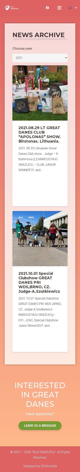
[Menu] (59, 8)
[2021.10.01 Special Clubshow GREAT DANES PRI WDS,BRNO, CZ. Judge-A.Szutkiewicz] (40, 281)
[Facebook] (47, 8)
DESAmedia (49, 466)
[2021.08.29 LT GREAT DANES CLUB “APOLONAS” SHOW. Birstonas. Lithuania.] (40, 135)
